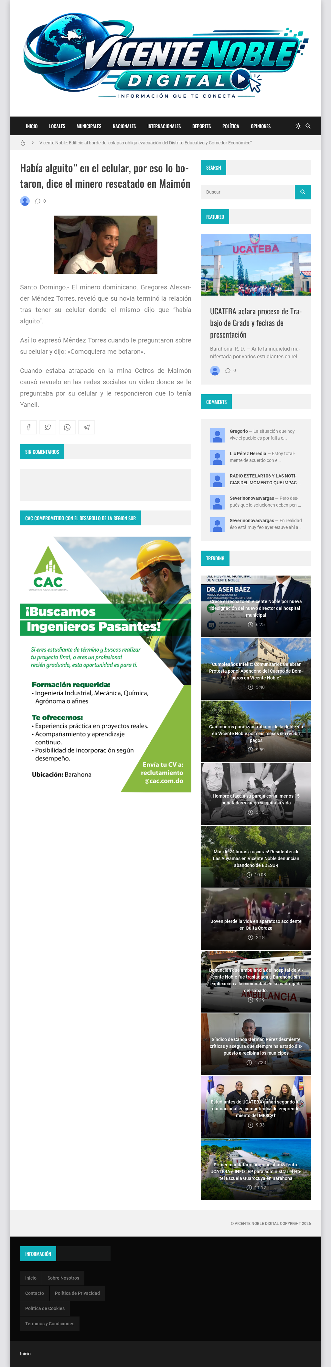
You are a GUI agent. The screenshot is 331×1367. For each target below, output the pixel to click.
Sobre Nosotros (63, 1278)
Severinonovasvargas (252, 498)
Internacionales (164, 125)
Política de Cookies (45, 1308)
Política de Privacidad (77, 1293)
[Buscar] (308, 126)
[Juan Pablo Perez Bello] (25, 201)
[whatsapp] (67, 427)
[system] (298, 126)
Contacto (34, 1293)
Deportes (201, 125)
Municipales (89, 125)
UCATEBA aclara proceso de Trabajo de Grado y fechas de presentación (256, 322)
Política (230, 125)
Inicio (31, 125)
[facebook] (28, 427)
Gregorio (239, 431)
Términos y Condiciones (49, 1323)
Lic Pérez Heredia (248, 453)
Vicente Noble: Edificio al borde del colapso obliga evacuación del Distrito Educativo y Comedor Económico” (145, 142)
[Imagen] (256, 265)
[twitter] (47, 427)
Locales (57, 125)
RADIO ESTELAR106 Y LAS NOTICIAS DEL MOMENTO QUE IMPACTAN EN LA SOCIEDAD (264, 482)
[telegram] (86, 427)
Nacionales (124, 125)
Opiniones (261, 125)
